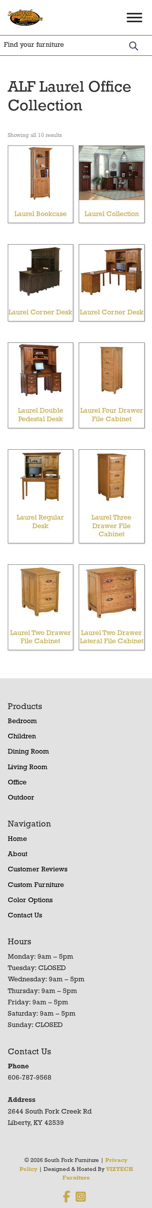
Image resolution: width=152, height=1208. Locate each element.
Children (22, 736)
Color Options (30, 900)
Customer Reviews (37, 869)
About (17, 854)
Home (17, 839)
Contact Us (25, 915)
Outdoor (21, 798)
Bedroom (22, 721)
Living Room (28, 767)
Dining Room (28, 752)
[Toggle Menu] (134, 17)
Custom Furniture (36, 885)
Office (17, 782)
